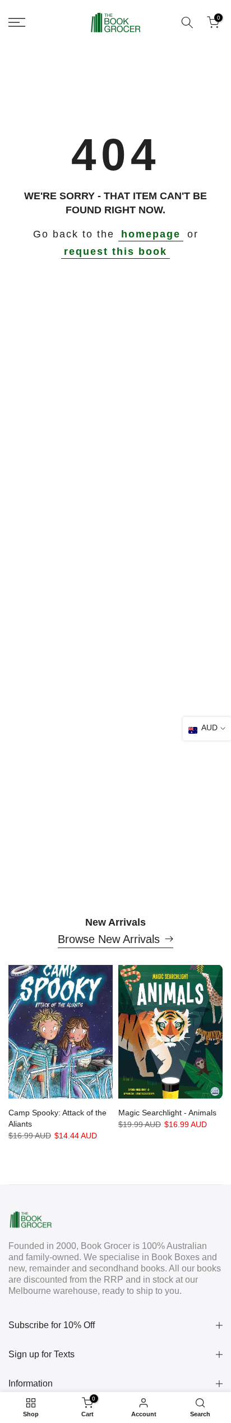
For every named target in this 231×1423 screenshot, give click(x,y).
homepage (151, 234)
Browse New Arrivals (109, 939)
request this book (115, 251)
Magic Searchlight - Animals (167, 1112)
